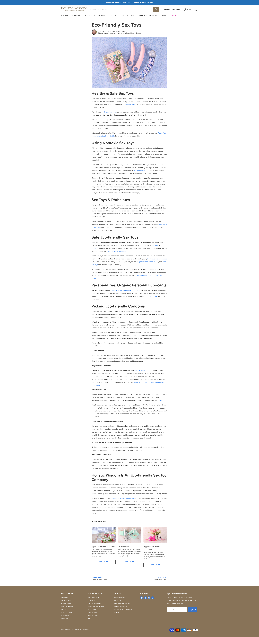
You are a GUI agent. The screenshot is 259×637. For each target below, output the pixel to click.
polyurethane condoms (143, 370)
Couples (142, 16)
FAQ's (89, 618)
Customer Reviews (67, 606)
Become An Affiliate (120, 606)
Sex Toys (65, 16)
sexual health (131, 104)
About (165, 16)
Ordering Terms (93, 615)
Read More (103, 561)
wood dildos (153, 261)
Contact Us (91, 600)
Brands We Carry (119, 597)
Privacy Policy (65, 615)
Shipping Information (94, 603)
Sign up (193, 609)
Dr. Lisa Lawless (103, 31)
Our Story (64, 597)
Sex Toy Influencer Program (123, 609)
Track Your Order (93, 597)
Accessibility (65, 618)
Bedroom (113, 16)
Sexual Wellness (128, 16)
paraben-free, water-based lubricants (125, 290)
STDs (159, 400)
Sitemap (116, 612)
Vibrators (76, 16)
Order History (92, 609)
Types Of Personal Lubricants (103, 546)
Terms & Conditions (67, 612)
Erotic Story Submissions (122, 603)
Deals (173, 15)
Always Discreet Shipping (96, 606)
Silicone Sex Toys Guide (116, 251)
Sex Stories (117, 600)
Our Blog (64, 609)
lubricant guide (151, 296)
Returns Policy (92, 612)
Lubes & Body (99, 16)
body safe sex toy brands (157, 259)
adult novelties (139, 170)
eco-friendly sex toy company (123, 498)
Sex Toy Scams (124, 546)
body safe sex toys (109, 112)
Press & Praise (66, 603)
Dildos (87, 16)
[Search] (156, 9)
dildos (155, 245)
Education (153, 16)
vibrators (95, 248)
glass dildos (143, 261)
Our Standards (66, 600)
